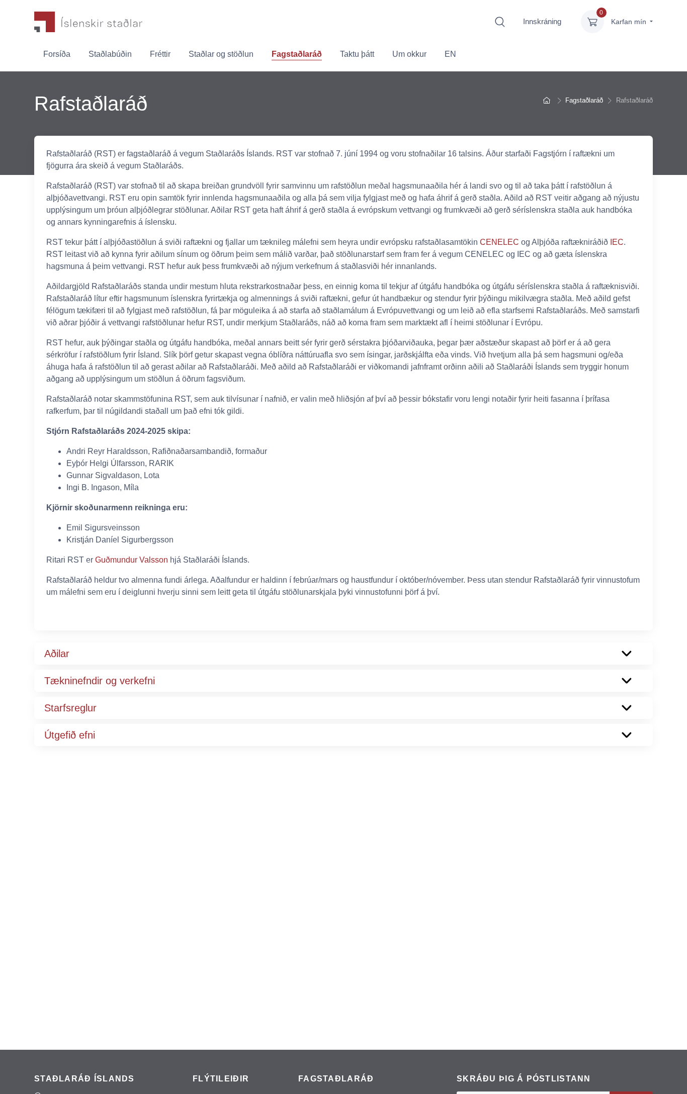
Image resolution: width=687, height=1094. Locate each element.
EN (450, 54)
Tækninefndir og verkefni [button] (99, 680)
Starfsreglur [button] (70, 707)
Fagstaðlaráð (297, 54)
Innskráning (542, 21)
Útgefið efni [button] (69, 735)
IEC (617, 242)
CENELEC (499, 242)
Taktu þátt (357, 54)
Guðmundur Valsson (131, 560)
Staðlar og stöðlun (221, 54)
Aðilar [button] (56, 653)
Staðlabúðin (110, 54)
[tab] (343, 654)
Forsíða (56, 54)
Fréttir (160, 54)
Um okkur (409, 54)
